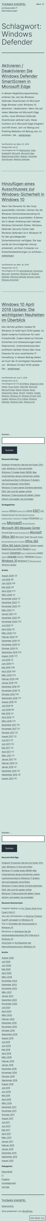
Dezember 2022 (9, 602)
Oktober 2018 (8, 694)
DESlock (13, 511)
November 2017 (9, 728)
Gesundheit (7, 1172)
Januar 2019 (7, 683)
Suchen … (6, 434)
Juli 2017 (6, 740)
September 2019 (9, 652)
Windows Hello (16, 402)
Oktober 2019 (8, 648)
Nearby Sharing (22, 390)
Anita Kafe (7, 943)
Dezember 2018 (9, 686)
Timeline (29, 393)
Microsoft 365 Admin (28, 523)
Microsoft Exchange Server (21, 532)
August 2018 (7, 702)
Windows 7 (38, 557)
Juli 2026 (6, 579)
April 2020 (6, 629)
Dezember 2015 (9, 771)
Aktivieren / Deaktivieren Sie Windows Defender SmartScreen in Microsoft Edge (20, 76)
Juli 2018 (6, 706)
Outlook (33, 545)
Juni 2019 (6, 663)
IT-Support (25, 518)
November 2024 (9, 598)
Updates (4, 557)
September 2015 (9, 774)
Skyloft (22, 393)
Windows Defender (22, 159)
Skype (23, 553)
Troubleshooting (30, 553)
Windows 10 (25, 274)
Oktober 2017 (8, 732)
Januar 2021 (7, 614)
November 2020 (9, 621)
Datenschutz (24, 150)
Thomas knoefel (14, 4)
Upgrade (12, 556)
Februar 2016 (8, 763)
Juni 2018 (6, 709)
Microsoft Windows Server (10, 541)
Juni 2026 (6, 583)
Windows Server (35, 561)
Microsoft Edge (27, 153)
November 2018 (9, 690)
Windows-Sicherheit (10, 280)
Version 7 (21, 557)
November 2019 (9, 644)
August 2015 (7, 778)
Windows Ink (29, 402)
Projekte (5, 1179)
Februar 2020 (8, 637)
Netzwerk (21, 541)
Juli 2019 (6, 660)
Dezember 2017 (9, 725)
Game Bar (24, 387)
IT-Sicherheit (16, 518)
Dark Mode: (35, 1218)
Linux (41, 518)
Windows (5, 396)
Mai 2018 (6, 713)
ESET (36, 510)
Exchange (31, 515)
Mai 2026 (6, 587)
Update (37, 393)
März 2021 (7, 610)
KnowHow (34, 518)
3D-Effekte (24, 384)
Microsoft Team (22, 537)
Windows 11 (23, 561)
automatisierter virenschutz (31, 271)
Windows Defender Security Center (25, 277)
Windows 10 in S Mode (18, 399)
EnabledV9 (6, 153)
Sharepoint (5, 553)
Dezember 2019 (9, 641)
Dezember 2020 (9, 618)
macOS (4, 523)
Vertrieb (5, 1187)
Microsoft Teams (36, 537)
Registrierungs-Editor (11, 156)
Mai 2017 (6, 748)
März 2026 (7, 595)
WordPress (27, 1211)
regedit (40, 545)
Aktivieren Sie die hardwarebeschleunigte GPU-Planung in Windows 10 (20, 935)
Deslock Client (21, 511)
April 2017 (6, 752)
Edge (33, 150)
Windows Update (9, 565)
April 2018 (6, 717)
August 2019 (7, 656)
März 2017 (7, 755)
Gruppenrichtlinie (7, 518)
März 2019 (7, 675)
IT (17, 147)
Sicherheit (32, 156)
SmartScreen (7, 159)
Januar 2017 (7, 759)
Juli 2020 (6, 625)
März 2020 (7, 633)
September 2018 (9, 698)
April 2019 (6, 671)
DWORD (29, 511)
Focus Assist (13, 387)
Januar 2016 (7, 767)
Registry (24, 156)
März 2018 (7, 721)
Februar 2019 (8, 679)
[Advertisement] (23, 806)
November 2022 (9, 606)
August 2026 (8, 576)
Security (33, 549)
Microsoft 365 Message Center (21, 527)
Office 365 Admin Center (15, 545)
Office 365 (31, 541)
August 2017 (7, 736)
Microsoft (16, 153)
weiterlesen (25, 135)
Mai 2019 (6, 667)
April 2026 (6, 591)
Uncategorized (9, 1183)
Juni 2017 (6, 744)
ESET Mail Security (21, 515)
